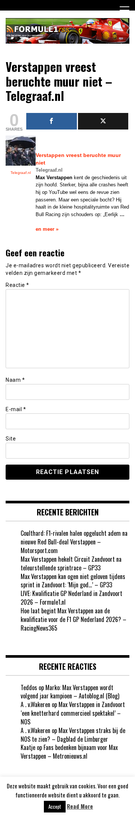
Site (11, 439)
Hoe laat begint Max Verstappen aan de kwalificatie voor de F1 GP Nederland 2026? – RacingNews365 (73, 619)
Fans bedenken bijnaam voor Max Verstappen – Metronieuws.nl (69, 752)
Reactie (17, 285)
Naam (15, 380)
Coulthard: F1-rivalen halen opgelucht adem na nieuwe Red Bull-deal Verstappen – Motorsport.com (74, 542)
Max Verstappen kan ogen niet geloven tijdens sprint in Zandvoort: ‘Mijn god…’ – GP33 (73, 581)
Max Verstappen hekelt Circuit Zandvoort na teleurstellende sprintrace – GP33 (71, 563)
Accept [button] (54, 806)
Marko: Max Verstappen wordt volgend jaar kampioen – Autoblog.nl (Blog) (70, 692)
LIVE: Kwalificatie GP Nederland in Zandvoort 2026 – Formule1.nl (71, 598)
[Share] (51, 121)
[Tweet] (103, 121)
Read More (80, 806)
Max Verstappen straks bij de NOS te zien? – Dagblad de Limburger (73, 735)
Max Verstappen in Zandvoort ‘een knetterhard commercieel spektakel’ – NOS (73, 713)
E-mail (16, 409)
